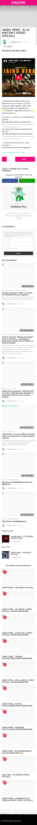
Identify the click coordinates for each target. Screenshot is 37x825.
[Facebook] (2, 817)
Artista (4, 334)
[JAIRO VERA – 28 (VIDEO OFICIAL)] (18, 577)
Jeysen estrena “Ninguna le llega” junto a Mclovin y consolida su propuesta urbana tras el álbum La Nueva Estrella (18, 340)
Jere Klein (11, 431)
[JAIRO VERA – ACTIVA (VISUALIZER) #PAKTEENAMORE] (18, 693)
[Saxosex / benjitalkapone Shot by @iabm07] (18, 465)
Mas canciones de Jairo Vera (13, 152)
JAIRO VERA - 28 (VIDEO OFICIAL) (21, 553)
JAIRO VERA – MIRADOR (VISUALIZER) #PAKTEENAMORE (17, 728)
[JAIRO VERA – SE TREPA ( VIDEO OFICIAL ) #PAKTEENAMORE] (18, 599)
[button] (2, 3)
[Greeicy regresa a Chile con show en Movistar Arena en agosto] (18, 275)
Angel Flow (6, 388)
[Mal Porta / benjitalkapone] (18, 504)
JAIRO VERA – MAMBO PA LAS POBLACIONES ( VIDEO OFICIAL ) (17, 799)
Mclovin (16, 334)
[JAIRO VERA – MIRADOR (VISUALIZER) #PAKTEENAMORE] (18, 717)
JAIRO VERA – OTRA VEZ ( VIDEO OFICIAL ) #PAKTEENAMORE (17, 634)
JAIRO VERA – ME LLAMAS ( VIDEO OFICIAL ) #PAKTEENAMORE (18, 681)
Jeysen (10, 334)
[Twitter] (10, 817)
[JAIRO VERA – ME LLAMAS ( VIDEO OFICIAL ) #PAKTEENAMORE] (18, 670)
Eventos (5, 290)
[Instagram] (6, 817)
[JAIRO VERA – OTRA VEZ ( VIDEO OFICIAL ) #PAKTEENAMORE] (18, 622)
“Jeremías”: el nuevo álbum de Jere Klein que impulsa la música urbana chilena (18, 436)
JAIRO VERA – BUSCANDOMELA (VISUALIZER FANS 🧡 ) (16, 752)
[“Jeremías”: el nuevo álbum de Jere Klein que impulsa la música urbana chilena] (18, 417)
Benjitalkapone (13, 479)
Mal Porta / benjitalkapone (14, 521)
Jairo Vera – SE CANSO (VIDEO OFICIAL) (16, 776)
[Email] (18, 817)
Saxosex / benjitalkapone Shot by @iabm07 (17, 483)
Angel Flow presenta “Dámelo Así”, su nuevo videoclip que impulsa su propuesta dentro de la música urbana (18, 394)
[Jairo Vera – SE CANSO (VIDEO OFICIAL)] (18, 764)
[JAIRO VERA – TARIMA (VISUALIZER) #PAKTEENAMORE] (18, 646)
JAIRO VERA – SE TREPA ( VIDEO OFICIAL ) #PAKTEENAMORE (17, 610)
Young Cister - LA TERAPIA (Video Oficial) (22, 537)
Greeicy (11, 290)
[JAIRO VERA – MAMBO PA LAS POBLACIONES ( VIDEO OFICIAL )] (18, 788)
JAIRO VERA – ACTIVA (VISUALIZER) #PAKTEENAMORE (17, 705)
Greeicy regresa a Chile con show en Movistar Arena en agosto (17, 294)
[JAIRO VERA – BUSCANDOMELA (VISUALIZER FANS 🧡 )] (18, 740)
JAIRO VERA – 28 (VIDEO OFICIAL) (17, 587)
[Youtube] (14, 817)
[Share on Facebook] (10, 181)
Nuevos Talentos (25, 334)
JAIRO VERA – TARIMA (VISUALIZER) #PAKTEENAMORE (17, 658)
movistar (23, 290)
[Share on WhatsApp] (27, 181)
